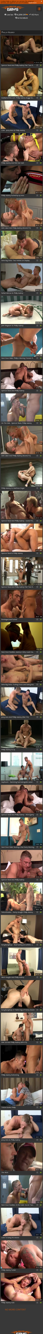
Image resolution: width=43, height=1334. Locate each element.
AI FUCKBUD (22, 18)
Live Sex (9, 14)
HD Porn (35, 14)
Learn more (32, 3)
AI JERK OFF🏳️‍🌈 (22, 14)
